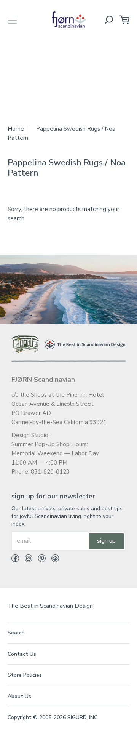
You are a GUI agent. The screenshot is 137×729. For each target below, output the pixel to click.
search (16, 632)
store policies (25, 675)
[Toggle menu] (13, 19)
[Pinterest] (39, 559)
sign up (106, 541)
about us (19, 696)
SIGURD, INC (82, 717)
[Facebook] (15, 559)
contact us (22, 654)
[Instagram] (25, 559)
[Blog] (52, 559)
